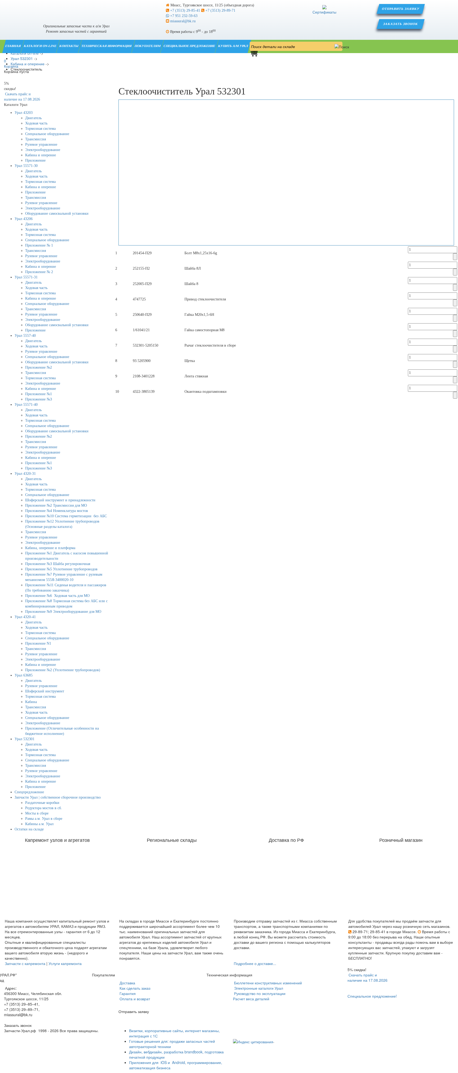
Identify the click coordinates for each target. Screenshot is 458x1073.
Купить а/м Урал (233, 46)
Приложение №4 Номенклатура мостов (56, 511)
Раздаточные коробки (42, 803)
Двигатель (33, 118)
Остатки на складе (29, 829)
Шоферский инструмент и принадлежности (60, 500)
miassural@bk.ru (182, 21)
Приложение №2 (38, 367)
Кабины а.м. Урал (39, 824)
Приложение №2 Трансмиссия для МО (56, 505)
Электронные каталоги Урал (258, 988)
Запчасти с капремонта (25, 963)
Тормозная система (40, 129)
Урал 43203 (24, 113)
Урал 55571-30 (26, 166)
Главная (13, 46)
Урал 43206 (24, 219)
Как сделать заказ (134, 988)
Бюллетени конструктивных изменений (267, 982)
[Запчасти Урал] (76, 9)
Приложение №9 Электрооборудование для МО (63, 612)
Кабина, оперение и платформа (50, 548)
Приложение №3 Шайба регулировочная (57, 564)
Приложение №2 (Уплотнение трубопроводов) (62, 670)
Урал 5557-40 (25, 336)
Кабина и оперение (40, 155)
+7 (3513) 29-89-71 (219, 10)
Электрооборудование (42, 150)
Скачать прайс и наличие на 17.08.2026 (367, 977)
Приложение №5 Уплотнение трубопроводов (61, 569)
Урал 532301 (24, 739)
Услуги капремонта (65, 963)
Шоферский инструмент (44, 691)
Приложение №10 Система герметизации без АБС (66, 516)
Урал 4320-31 (25, 474)
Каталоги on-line (40, 46)
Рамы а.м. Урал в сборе (43, 819)
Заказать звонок (401, 24)
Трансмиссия (35, 139)
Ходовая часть (36, 123)
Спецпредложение (29, 792)
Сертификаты (324, 12)
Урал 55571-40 (26, 405)
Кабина (31, 702)
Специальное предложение (189, 46)
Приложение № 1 (39, 245)
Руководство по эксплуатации (259, 993)
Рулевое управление (41, 144)
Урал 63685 (24, 675)
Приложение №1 (38, 394)
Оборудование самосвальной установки (57, 214)
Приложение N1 (38, 643)
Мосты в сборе (37, 813)
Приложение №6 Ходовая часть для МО (57, 596)
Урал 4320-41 (25, 617)
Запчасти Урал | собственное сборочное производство (58, 797)
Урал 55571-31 (26, 277)
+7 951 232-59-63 (183, 16)
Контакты (69, 46)
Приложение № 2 (39, 272)
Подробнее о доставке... (255, 963)
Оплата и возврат (134, 998)
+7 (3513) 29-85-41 (185, 10)
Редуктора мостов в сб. (43, 808)
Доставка (126, 982)
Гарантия (127, 993)
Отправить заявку (400, 9)
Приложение (35, 160)
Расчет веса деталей (251, 998)
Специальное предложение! (372, 996)
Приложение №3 (38, 399)
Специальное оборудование (47, 134)
